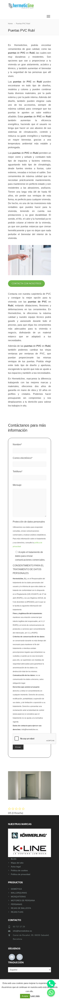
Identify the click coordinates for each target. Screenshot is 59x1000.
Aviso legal (16, 866)
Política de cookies (19, 870)
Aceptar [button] (25, 996)
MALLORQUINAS (19, 893)
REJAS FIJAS (17, 912)
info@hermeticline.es (22, 931)
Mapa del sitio (17, 863)
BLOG (13, 859)
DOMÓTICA (16, 889)
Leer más (35, 996)
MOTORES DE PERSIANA (23, 900)
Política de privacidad (20, 874)
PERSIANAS (16, 904)
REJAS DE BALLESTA (21, 908)
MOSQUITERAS (18, 896)
